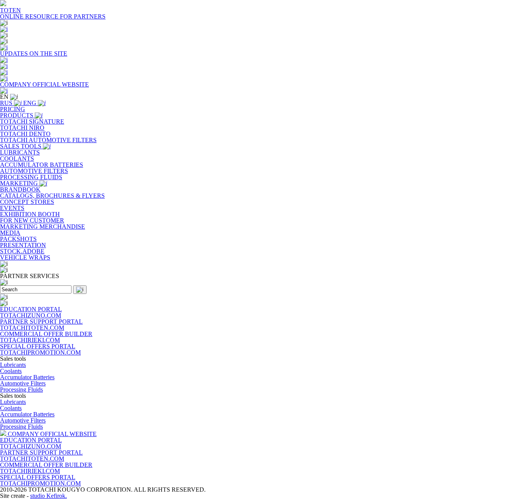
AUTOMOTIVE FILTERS (34, 171)
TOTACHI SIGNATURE (32, 121)
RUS (7, 103)
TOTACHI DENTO (25, 134)
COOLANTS (17, 158)
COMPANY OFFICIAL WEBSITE (52, 434)
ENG (30, 103)
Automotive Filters (23, 383)
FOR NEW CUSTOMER (32, 220)
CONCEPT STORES (27, 202)
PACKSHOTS (18, 239)
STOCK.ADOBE (22, 251)
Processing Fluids (21, 389)
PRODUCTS (17, 115)
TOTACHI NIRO (22, 127)
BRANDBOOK (20, 189)
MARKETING (19, 183)
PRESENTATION (23, 245)
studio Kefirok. (48, 495)
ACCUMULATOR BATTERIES (41, 164)
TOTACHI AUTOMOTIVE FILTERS (48, 140)
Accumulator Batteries (27, 377)
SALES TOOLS (21, 146)
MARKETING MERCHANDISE (42, 226)
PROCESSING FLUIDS (31, 177)
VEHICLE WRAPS (25, 257)
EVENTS (12, 208)
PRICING (12, 109)
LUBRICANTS (20, 152)
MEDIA (10, 232)
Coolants (11, 371)
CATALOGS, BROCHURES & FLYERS (52, 195)
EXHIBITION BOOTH (30, 214)
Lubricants (13, 365)
